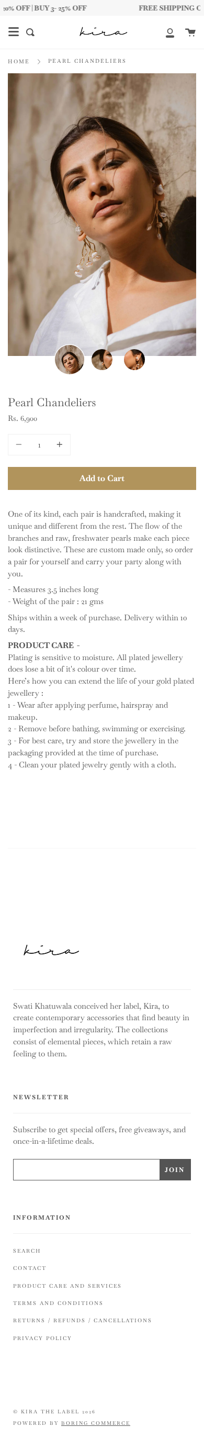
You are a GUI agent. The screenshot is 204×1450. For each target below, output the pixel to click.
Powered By (71, 1423)
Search (27, 1250)
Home (19, 61)
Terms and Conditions (58, 1303)
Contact (30, 1268)
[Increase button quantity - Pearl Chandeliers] (58, 444)
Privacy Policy (42, 1338)
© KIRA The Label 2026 (54, 1412)
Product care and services (67, 1285)
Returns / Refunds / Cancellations (82, 1320)
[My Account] (164, 32)
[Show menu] (13, 32)
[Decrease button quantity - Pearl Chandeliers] (20, 444)
